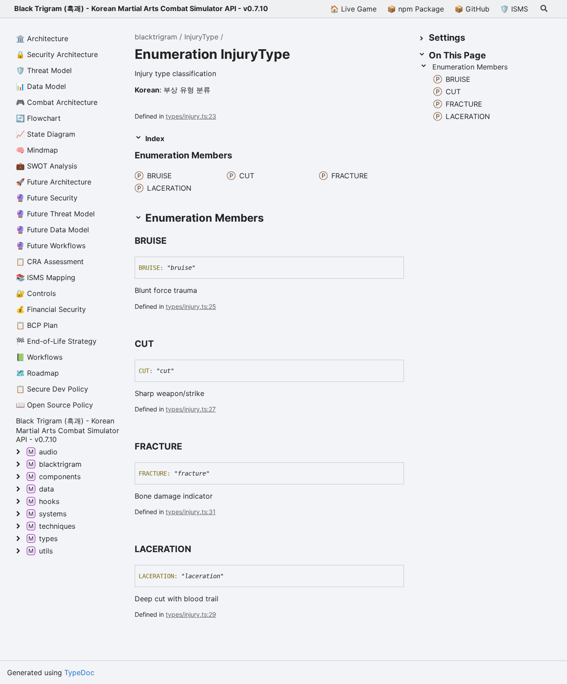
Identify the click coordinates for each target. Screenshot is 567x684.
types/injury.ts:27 (191, 409)
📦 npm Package (415, 8)
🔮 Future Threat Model (55, 213)
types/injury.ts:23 (191, 116)
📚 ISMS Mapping (45, 277)
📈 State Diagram (45, 134)
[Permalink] (174, 241)
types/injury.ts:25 (191, 306)
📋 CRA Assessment (50, 261)
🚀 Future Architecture (53, 181)
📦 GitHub (471, 8)
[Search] (544, 9)
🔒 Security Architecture (57, 54)
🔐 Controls (36, 293)
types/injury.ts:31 (191, 511)
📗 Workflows (39, 357)
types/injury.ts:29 (191, 614)
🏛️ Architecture (42, 38)
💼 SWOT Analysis (46, 165)
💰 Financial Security (51, 309)
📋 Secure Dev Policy (52, 388)
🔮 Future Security (47, 197)
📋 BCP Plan (37, 325)
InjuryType (201, 36)
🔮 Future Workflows (50, 245)
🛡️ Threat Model (44, 70)
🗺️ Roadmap (37, 373)
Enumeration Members (470, 66)
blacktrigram (156, 36)
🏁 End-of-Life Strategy (56, 341)
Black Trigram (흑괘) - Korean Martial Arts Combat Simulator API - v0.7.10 (141, 8)
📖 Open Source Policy (54, 404)
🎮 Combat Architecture (56, 102)
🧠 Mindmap (37, 150)
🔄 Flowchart (38, 118)
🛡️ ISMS (514, 8)
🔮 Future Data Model (52, 229)
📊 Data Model (41, 86)
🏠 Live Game (353, 8)
